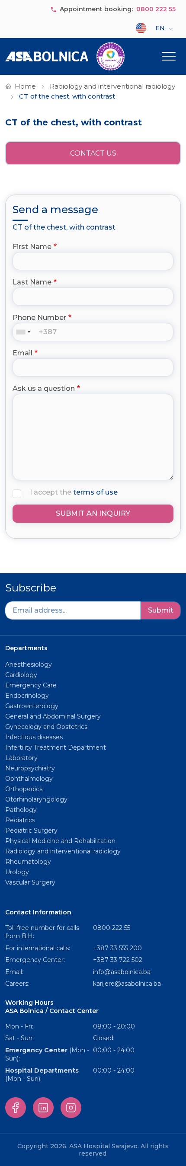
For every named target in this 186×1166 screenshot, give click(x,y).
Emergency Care (31, 685)
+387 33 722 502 (117, 960)
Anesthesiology (28, 664)
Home (25, 86)
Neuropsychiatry (30, 768)
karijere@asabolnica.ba (127, 983)
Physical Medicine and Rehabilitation (60, 841)
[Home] (65, 56)
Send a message (55, 210)
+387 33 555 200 (117, 948)
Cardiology (21, 675)
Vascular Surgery (30, 882)
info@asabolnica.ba (122, 972)
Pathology (21, 810)
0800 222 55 (156, 9)
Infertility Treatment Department (55, 747)
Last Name (32, 282)
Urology (17, 872)
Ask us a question (44, 388)
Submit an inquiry (93, 513)
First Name (32, 247)
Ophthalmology (29, 779)
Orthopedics (23, 789)
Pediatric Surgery (31, 830)
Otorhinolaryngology (36, 799)
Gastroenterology (31, 706)
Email (22, 353)
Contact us (93, 153)
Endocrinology (27, 696)
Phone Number (39, 317)
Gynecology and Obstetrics (46, 727)
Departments (26, 648)
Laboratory (21, 758)
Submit (160, 610)
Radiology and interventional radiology (112, 86)
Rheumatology (28, 862)
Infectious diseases (34, 737)
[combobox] (25, 332)
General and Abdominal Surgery (53, 716)
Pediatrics (20, 820)
